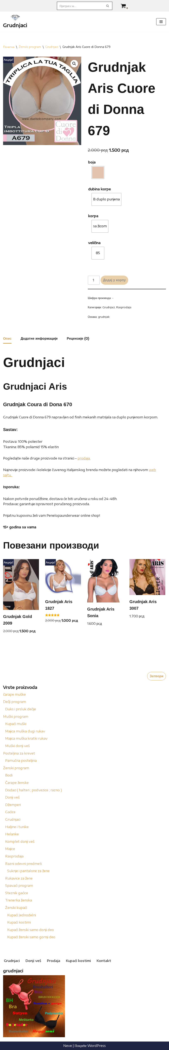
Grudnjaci (12, 819)
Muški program (15, 716)
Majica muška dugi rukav (25, 731)
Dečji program (14, 702)
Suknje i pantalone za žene (28, 871)
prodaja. (83, 458)
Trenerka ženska (18, 900)
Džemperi (13, 805)
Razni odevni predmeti (23, 864)
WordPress (96, 1046)
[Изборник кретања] (161, 21)
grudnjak (103, 316)
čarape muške (14, 694)
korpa (93, 216)
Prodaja (53, 961)
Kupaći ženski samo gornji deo (31, 937)
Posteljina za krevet (19, 753)
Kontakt (104, 961)
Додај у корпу (114, 280)
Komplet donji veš (19, 841)
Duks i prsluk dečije (20, 709)
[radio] (98, 172)
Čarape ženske (17, 783)
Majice (10, 849)
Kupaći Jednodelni (21, 915)
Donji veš (12, 797)
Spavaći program (19, 885)
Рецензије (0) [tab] (78, 338)
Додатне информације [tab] (39, 338)
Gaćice (10, 812)
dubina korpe (99, 189)
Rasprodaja (14, 856)
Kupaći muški (15, 724)
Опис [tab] (7, 338)
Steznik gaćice (16, 893)
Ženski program (16, 768)
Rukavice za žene (19, 878)
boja (92, 162)
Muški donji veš (17, 746)
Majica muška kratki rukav (26, 738)
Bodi (9, 775)
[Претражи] (107, 6)
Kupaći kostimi (19, 922)
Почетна (8, 47)
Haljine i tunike (17, 827)
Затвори (156, 676)
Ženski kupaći (16, 908)
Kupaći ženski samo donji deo (30, 930)
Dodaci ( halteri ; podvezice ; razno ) (33, 790)
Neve (67, 1046)
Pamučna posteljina (21, 760)
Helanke (12, 834)
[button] (74, 63)
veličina (94, 243)
